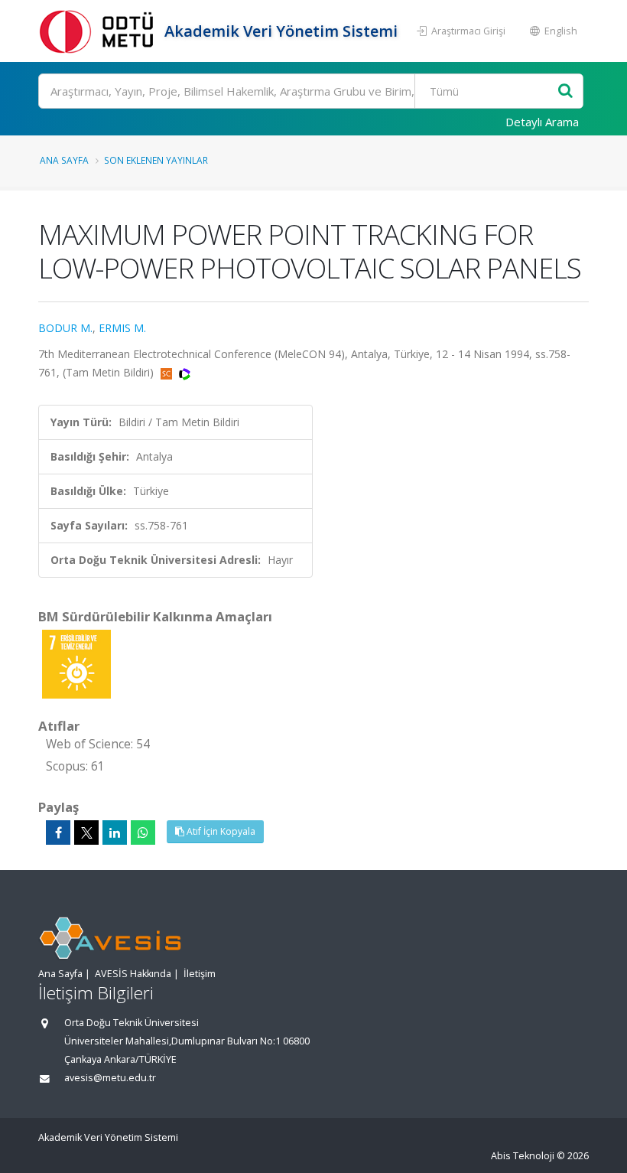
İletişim (200, 973)
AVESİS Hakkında (133, 973)
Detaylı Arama (542, 121)
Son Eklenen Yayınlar (156, 160)
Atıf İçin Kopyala (219, 831)
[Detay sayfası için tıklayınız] (76, 663)
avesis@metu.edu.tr (110, 1077)
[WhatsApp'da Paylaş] (143, 832)
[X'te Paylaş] (86, 832)
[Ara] (565, 91)
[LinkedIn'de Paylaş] (114, 832)
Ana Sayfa (64, 160)
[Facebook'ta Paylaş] (58, 832)
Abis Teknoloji (522, 1155)
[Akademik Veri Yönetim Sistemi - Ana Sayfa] (99, 31)
